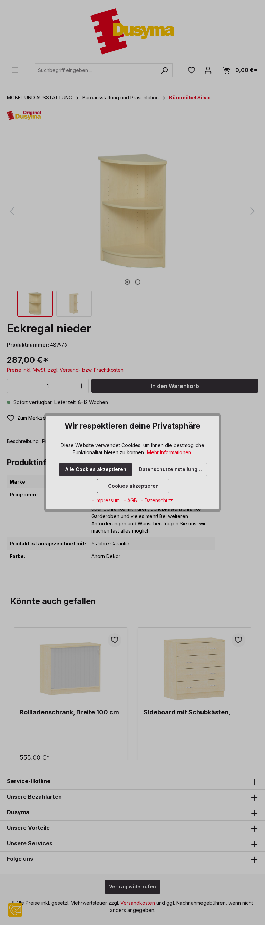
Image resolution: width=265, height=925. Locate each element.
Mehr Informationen (169, 452)
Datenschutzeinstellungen (171, 469)
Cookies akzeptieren (133, 486)
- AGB (131, 500)
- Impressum (106, 500)
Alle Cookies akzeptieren (95, 469)
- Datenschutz (157, 500)
